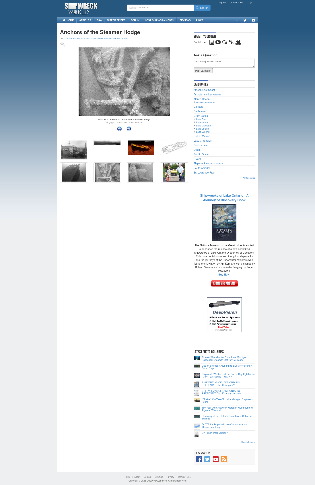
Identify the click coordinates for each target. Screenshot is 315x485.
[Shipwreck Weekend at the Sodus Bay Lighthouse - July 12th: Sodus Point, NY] (197, 376)
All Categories (249, 177)
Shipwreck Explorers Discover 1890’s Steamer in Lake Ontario (97, 38)
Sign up (223, 2)
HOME (69, 20)
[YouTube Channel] (253, 20)
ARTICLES (85, 20)
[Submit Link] (231, 43)
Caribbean (200, 111)
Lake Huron (202, 122)
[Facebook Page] (237, 20)
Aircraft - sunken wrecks (207, 94)
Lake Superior (203, 131)
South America (202, 168)
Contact (147, 477)
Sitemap (159, 477)
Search (203, 7)
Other (197, 149)
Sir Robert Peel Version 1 (215, 433)
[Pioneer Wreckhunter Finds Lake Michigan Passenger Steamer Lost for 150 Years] (197, 359)
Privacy (170, 477)
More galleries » (248, 441)
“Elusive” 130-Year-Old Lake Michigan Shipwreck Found (227, 400)
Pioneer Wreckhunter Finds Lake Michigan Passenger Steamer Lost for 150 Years (224, 358)
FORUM (135, 20)
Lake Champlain (203, 140)
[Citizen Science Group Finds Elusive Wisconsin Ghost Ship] (197, 367)
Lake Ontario (202, 128)
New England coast (205, 102)
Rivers (197, 159)
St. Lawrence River (204, 172)
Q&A (99, 20)
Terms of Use (184, 477)
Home (128, 477)
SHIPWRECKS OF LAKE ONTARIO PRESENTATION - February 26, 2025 (221, 392)
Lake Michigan (203, 125)
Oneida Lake (201, 145)
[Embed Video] (218, 43)
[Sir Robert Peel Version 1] (197, 435)
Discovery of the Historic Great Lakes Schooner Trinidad (227, 417)
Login (250, 2)
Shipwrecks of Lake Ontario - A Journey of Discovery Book (224, 198)
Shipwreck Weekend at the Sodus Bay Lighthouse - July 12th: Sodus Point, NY (228, 375)
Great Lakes (201, 116)
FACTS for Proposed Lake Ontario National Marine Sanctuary (224, 425)
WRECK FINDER (116, 20)
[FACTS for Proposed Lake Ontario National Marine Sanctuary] (197, 426)
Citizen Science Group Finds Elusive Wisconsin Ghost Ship (227, 367)
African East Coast (204, 90)
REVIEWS (185, 20)
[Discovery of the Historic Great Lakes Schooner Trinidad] (197, 418)
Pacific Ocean (201, 154)
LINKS (199, 20)
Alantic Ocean (202, 99)
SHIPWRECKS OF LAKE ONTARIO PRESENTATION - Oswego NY (221, 383)
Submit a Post (237, 2)
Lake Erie (201, 119)
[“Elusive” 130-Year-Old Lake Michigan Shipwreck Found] (197, 401)
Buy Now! (224, 274)
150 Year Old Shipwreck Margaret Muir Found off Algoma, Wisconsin (227, 409)
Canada (198, 106)
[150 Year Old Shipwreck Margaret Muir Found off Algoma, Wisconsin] (197, 409)
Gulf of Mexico (202, 136)
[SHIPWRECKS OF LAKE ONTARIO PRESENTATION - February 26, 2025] (197, 393)
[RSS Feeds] (224, 459)
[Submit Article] (211, 43)
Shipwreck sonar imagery (208, 163)
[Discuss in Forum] (224, 43)
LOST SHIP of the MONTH (159, 20)
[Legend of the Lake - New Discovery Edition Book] (224, 222)
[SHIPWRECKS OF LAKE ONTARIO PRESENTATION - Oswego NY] (197, 384)
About (137, 477)
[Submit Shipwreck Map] (238, 43)
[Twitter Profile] (245, 20)
